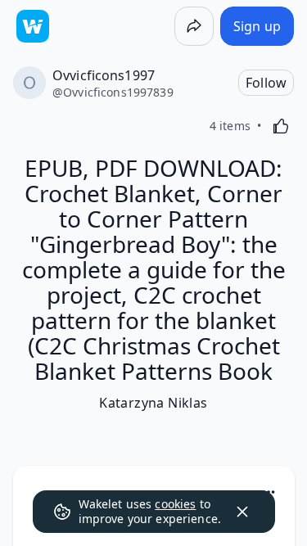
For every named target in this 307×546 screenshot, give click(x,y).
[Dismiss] (242, 512)
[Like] (281, 126)
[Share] (194, 26)
